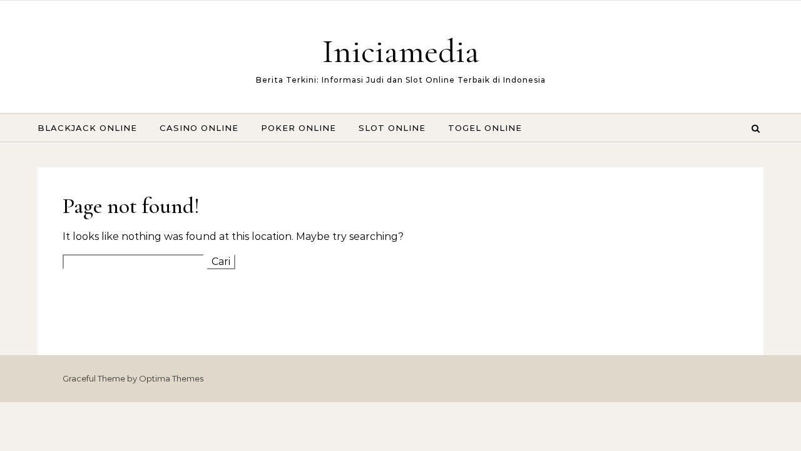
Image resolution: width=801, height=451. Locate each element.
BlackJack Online (87, 128)
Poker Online (298, 128)
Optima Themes (171, 378)
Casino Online (199, 128)
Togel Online (485, 128)
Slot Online (392, 128)
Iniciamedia (400, 51)
